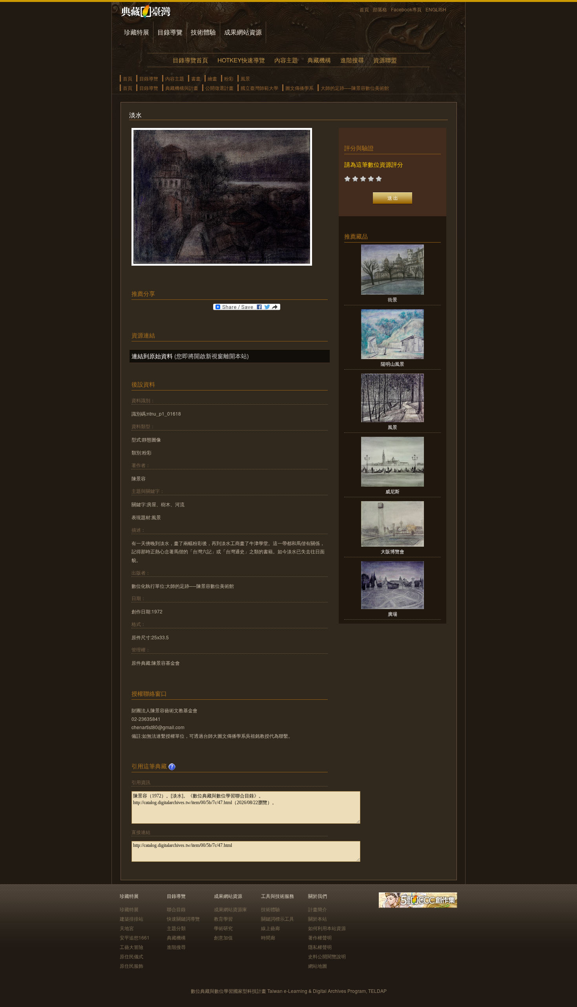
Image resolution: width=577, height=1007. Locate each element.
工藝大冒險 (131, 946)
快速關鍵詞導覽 (183, 918)
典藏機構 (319, 60)
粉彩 (229, 78)
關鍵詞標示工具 (277, 918)
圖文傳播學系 (299, 87)
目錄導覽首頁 (190, 60)
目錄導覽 (170, 31)
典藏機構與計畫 (181, 87)
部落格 (380, 9)
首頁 (364, 9)
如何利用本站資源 (327, 928)
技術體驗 (203, 31)
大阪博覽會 (392, 551)
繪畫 (212, 78)
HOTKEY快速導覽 (241, 60)
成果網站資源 (243, 31)
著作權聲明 (320, 937)
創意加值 (223, 937)
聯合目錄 (176, 909)
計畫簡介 (317, 909)
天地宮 (127, 928)
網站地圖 (317, 965)
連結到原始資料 (152, 356)
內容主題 (286, 60)
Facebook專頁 (406, 9)
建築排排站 (131, 918)
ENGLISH (435, 9)
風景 (245, 78)
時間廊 (268, 937)
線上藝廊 (270, 928)
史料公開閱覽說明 (327, 956)
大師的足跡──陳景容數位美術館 (355, 87)
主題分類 (176, 928)
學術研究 (223, 928)
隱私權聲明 (320, 946)
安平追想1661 (135, 937)
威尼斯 (392, 491)
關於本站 (317, 918)
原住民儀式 (131, 956)
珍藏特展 (136, 31)
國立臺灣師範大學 (259, 87)
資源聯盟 (385, 60)
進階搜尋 (352, 60)
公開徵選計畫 (219, 87)
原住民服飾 (131, 965)
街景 (392, 299)
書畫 (196, 78)
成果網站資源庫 (230, 909)
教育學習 (223, 918)
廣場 (392, 613)
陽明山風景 (392, 363)
